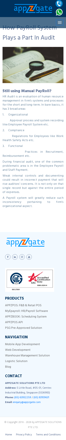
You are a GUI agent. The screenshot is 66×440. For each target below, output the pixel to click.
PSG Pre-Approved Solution (23, 328)
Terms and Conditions (48, 434)
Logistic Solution (16, 361)
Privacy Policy (24, 434)
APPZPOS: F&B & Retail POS (23, 306)
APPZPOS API (14, 323)
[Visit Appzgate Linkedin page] (15, 257)
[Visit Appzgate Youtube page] (29, 257)
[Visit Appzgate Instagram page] (22, 257)
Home (8, 434)
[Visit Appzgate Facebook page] (7, 257)
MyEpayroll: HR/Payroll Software (26, 311)
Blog (8, 367)
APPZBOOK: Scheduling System (26, 317)
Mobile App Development (22, 345)
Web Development (17, 350)
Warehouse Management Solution (27, 356)
